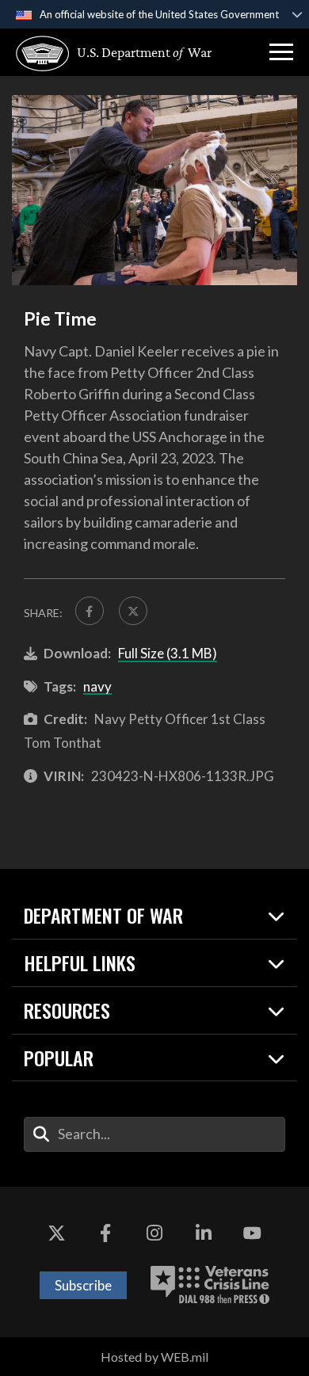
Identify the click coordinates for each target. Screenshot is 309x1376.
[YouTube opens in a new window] (252, 1234)
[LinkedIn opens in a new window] (203, 1234)
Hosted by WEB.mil (154, 1356)
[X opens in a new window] (57, 1234)
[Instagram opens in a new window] (154, 1234)
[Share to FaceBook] (89, 611)
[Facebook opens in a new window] (105, 1234)
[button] (281, 52)
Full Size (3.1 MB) (167, 653)
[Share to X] (133, 611)
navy (97, 686)
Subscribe (83, 1285)
